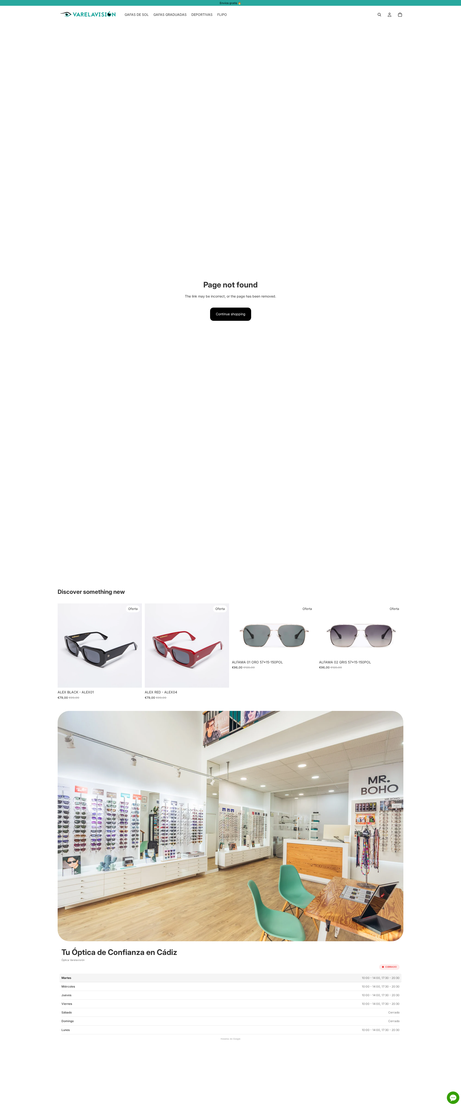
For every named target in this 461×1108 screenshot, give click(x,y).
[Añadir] (134, 680)
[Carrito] (400, 14)
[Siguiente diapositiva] (134, 645)
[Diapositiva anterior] (65, 645)
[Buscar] (379, 14)
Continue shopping (230, 314)
